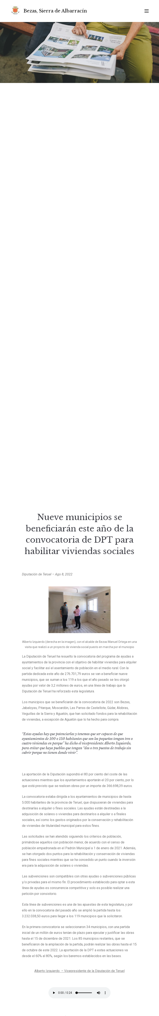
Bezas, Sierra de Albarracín (55, 11)
